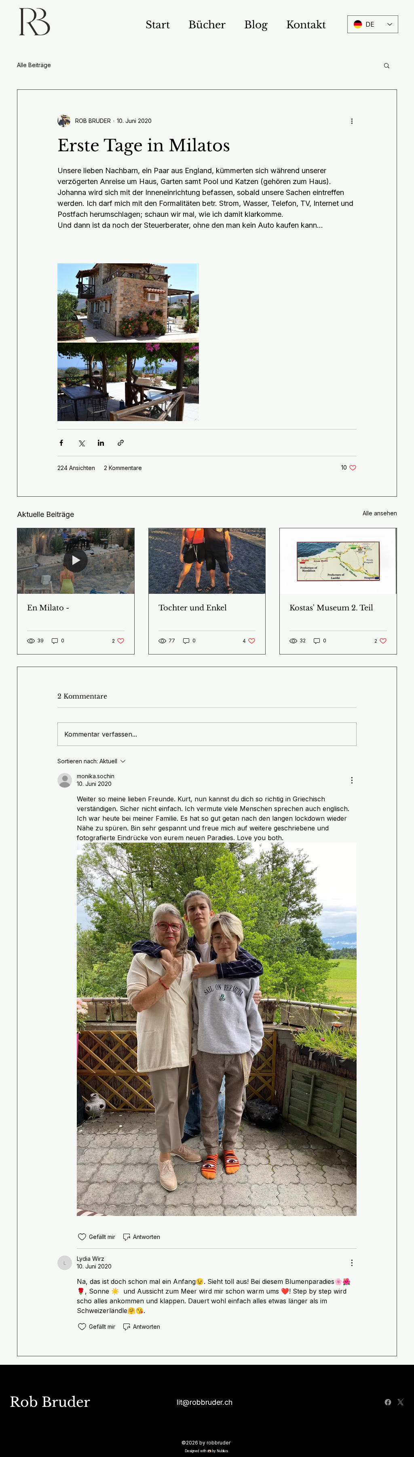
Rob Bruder (50, 1402)
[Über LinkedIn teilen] (101, 443)
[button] (387, 65)
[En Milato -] (75, 561)
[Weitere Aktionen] (352, 120)
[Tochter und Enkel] (207, 561)
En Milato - (48, 608)
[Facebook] (388, 1402)
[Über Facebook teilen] (61, 443)
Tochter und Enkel (192, 608)
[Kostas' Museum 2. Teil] (338, 561)
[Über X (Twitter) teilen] (81, 443)
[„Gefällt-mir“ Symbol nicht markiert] (82, 1237)
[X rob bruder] (400, 1402)
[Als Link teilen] (121, 443)
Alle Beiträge (34, 64)
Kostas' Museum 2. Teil (331, 608)
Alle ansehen (380, 513)
